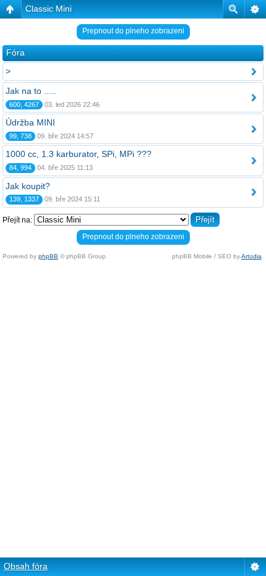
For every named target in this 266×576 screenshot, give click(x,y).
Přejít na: (17, 220)
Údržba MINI (30, 122)
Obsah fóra (26, 566)
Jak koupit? (28, 186)
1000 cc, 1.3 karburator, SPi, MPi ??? (79, 154)
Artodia (251, 256)
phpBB (48, 256)
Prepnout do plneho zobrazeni (133, 31)
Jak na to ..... (31, 91)
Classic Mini (48, 9)
